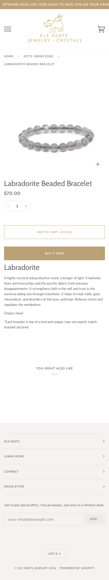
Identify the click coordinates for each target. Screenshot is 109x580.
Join (93, 519)
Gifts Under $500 (38, 56)
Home (8, 56)
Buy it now (54, 253)
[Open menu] (11, 29)
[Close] (97, 532)
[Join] (90, 559)
